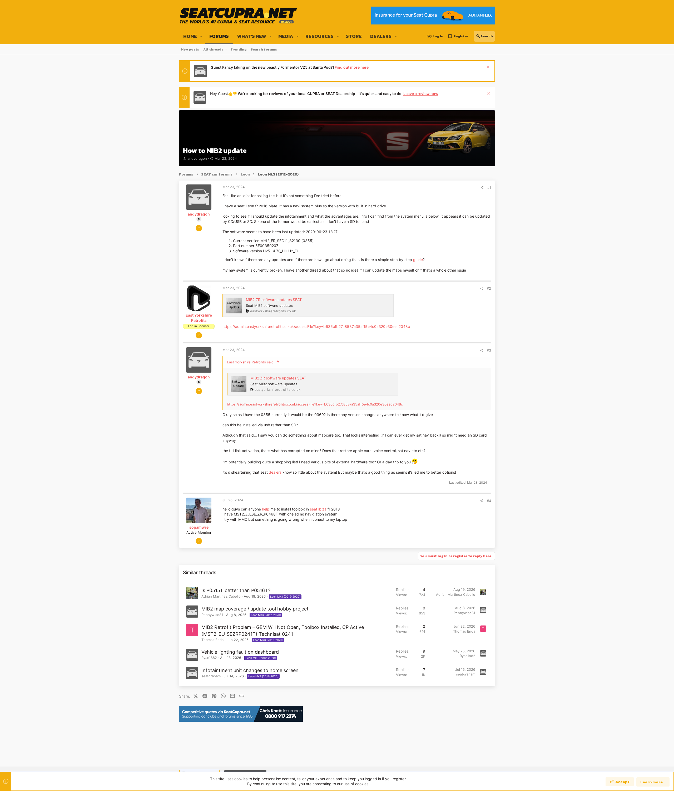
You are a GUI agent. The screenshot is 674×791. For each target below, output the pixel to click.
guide (418, 259)
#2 (489, 288)
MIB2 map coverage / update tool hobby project (255, 609)
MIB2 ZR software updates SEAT (274, 299)
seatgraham (211, 676)
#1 (489, 187)
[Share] (481, 187)
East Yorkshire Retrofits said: (251, 362)
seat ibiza (318, 509)
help (265, 509)
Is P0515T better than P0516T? (235, 590)
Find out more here (352, 67)
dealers (275, 472)
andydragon (197, 158)
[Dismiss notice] (487, 67)
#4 (489, 501)
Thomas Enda (212, 640)
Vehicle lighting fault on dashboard (240, 652)
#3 (489, 350)
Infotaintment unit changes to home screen (250, 670)
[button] (201, 36)
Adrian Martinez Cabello (221, 596)
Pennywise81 (212, 615)
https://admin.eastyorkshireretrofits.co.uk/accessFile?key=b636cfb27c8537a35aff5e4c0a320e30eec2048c (316, 326)
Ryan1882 (209, 657)
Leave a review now (420, 93)
